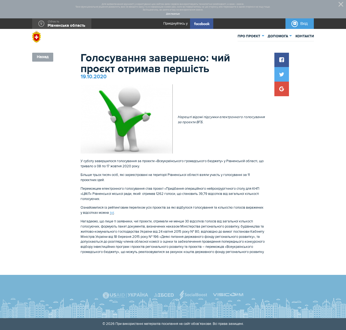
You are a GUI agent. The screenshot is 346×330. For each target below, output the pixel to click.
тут (112, 213)
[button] (281, 60)
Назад (43, 57)
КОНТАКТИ (304, 36)
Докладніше (173, 14)
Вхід (304, 23)
